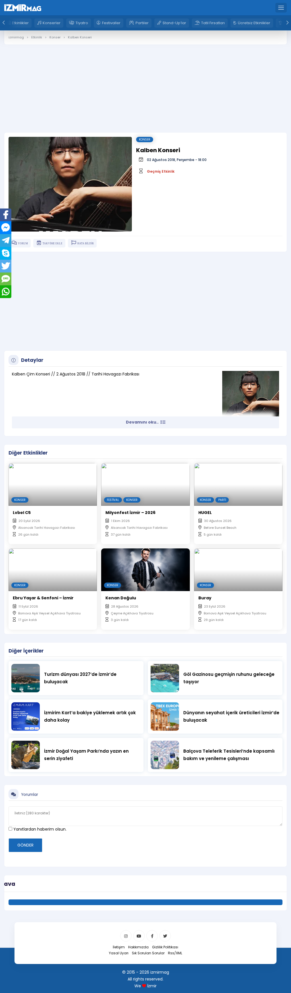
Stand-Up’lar (174, 23)
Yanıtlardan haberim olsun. (39, 829)
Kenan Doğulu (120, 598)
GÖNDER (25, 845)
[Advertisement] (145, 84)
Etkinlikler (20, 23)
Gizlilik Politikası (165, 947)
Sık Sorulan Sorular (148, 953)
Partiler (142, 23)
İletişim (119, 947)
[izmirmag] (22, 7)
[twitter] (165, 936)
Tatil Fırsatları (213, 23)
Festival (113, 500)
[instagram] (126, 936)
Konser (144, 139)
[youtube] (139, 936)
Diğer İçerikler (26, 650)
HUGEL (205, 512)
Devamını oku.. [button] (142, 422)
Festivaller (111, 23)
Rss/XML (175, 953)
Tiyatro (82, 23)
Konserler (52, 23)
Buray (204, 598)
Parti (222, 500)
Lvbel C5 (22, 512)
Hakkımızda (138, 947)
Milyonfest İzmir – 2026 (130, 512)
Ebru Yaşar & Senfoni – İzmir (43, 598)
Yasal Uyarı (118, 953)
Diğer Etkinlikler (28, 452)
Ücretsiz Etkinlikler (254, 23)
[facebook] (152, 936)
